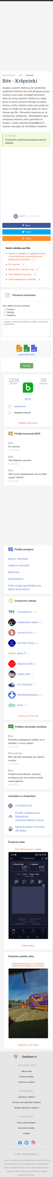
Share (27, 225)
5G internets (14, 264)
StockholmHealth (27, 694)
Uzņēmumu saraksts (26, 1082)
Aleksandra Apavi (28, 622)
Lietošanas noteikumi (26, 1097)
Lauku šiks (23, 673)
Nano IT (21, 653)
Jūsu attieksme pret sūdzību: (16, 306)
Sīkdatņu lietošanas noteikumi (26, 1108)
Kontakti (26, 1133)
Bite (10, 442)
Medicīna (13, 572)
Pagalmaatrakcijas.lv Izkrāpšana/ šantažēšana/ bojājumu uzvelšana (28, 964)
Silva (20, 705)
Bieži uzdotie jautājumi (26, 1123)
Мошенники (15, 578)
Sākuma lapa (26, 1071)
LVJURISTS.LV (23, 805)
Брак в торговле (18, 558)
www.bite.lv (20, 406)
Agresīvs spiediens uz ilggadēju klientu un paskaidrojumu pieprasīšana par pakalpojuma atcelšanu (26, 256)
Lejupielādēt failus (26, 354)
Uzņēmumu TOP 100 (28, 716)
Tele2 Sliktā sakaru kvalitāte (28, 849)
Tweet (28, 232)
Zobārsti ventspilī (18, 565)
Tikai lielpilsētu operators (20, 274)
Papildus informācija (28, 423)
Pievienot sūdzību (26, 1077)
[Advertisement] (26, 41)
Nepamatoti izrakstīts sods (21, 269)
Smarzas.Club (25, 663)
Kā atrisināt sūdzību (26, 1128)
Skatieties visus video (28, 1045)
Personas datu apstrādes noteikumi (26, 1102)
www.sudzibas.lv (9, 75)
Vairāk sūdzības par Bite (17, 248)
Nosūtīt (26, 365)
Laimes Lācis (24, 632)
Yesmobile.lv (24, 611)
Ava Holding (24, 684)
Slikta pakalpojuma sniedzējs (22, 279)
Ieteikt (28, 238)
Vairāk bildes (28, 945)
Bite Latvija (15, 753)
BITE (21, 75)
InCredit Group (25, 642)
